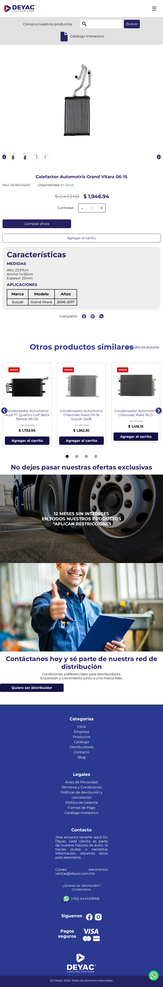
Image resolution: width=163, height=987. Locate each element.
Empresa (81, 732)
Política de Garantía (81, 803)
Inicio (81, 727)
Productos (81, 737)
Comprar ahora (36, 224)
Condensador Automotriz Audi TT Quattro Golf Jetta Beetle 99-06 (27, 415)
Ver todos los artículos (142, 347)
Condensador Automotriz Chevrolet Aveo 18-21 (135, 413)
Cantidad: (66, 208)
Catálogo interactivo (81, 813)
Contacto (81, 752)
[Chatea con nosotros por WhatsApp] (154, 975)
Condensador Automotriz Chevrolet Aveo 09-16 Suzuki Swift (81, 415)
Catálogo (81, 742)
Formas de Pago (81, 808)
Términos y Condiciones (81, 787)
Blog (82, 757)
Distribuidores (82, 747)
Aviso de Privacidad (81, 782)
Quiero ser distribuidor (31, 688)
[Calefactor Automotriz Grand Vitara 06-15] (13, 156)
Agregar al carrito (81, 238)
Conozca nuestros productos (47, 24)
